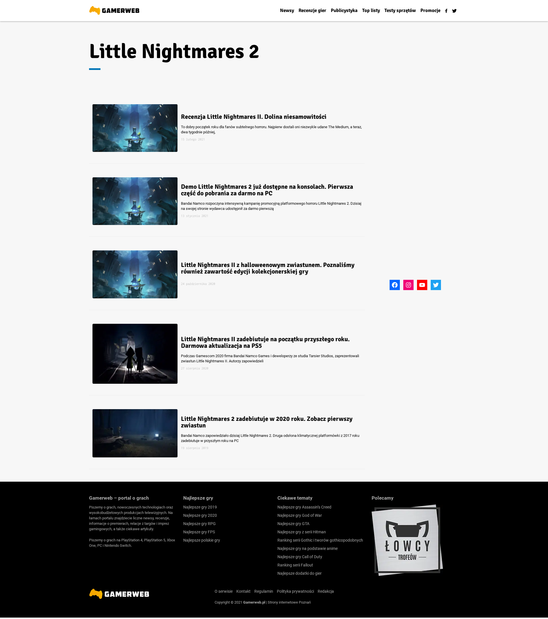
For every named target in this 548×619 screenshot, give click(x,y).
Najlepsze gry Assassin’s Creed (304, 507)
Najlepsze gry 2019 (200, 507)
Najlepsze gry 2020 (200, 515)
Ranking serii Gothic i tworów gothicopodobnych (320, 540)
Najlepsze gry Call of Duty (299, 556)
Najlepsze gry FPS (199, 532)
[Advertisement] (415, 192)
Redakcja (326, 591)
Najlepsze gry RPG (199, 523)
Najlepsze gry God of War (299, 515)
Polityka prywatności (295, 591)
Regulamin (263, 591)
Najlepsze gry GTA (293, 523)
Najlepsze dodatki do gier (299, 573)
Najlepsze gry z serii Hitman (301, 532)
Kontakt (243, 591)
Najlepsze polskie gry (201, 540)
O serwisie (224, 591)
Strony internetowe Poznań (289, 602)
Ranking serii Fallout (295, 565)
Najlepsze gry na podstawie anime (307, 548)
